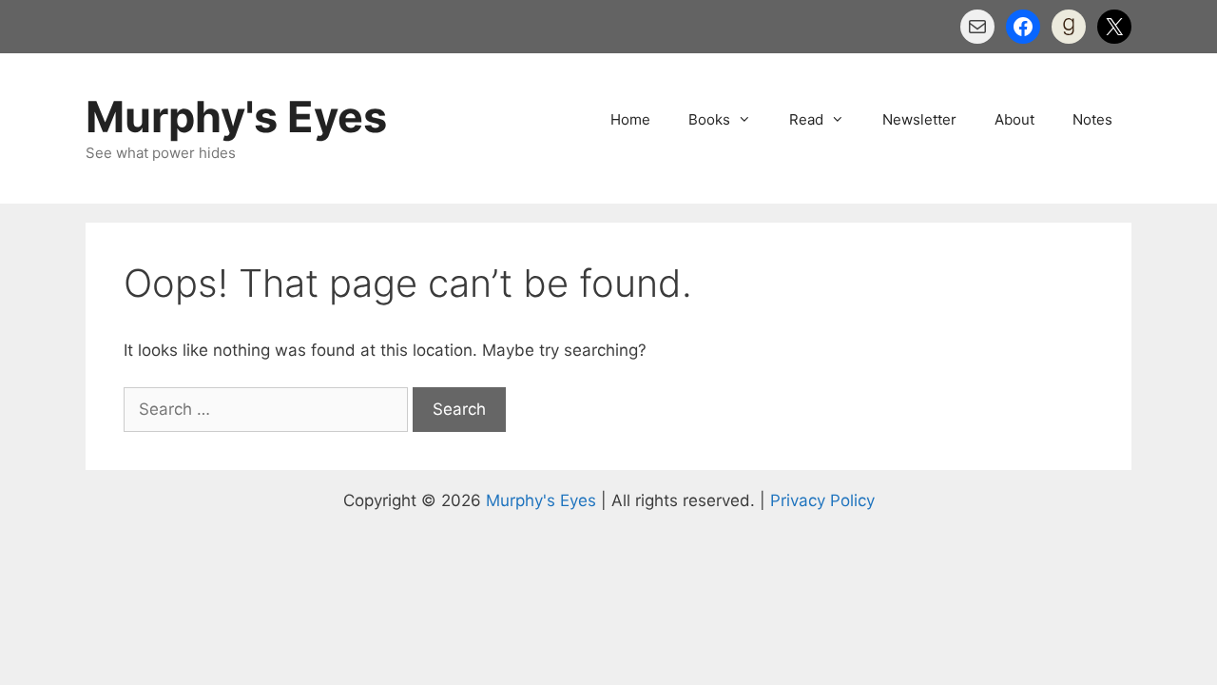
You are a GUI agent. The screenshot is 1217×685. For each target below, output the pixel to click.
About (1014, 119)
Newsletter (919, 119)
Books (709, 119)
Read (806, 119)
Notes (1092, 119)
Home (630, 119)
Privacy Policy (822, 500)
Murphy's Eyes (236, 116)
